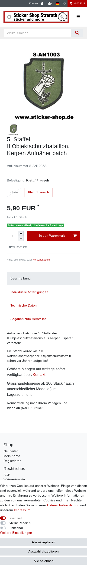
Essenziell (14, 518)
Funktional (15, 528)
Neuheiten (11, 451)
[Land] (57, 3)
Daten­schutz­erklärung (63, 505)
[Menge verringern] (21, 238)
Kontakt (33, 3)
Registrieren (12, 461)
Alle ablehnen (44, 561)
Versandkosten (41, 259)
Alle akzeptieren (43, 542)
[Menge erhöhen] (21, 233)
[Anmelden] (42, 3)
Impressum (22, 510)
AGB (6, 475)
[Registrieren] (51, 3)
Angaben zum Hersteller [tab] (28, 319)
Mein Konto (11, 456)
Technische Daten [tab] (23, 305)
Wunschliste (20, 247)
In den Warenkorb (52, 235)
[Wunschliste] (64, 3)
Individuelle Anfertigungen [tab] (29, 292)
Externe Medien (19, 523)
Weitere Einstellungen (16, 532)
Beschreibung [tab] (20, 278)
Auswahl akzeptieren (43, 551)
